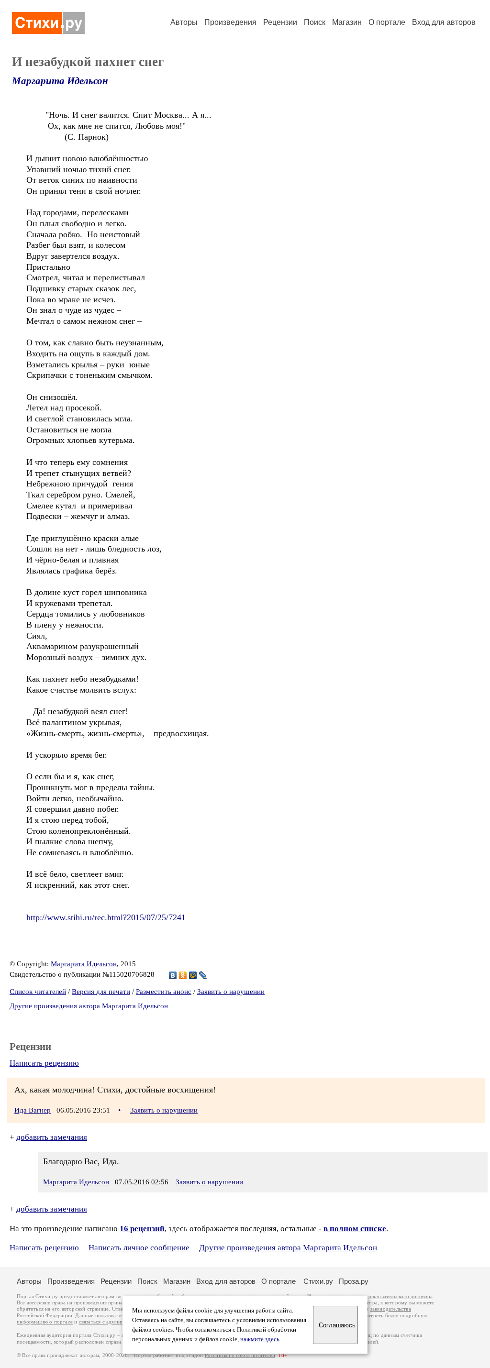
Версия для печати (101, 991)
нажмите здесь (259, 1339)
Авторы (184, 22)
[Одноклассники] (183, 975)
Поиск (314, 22)
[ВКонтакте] (173, 975)
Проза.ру (353, 1281)
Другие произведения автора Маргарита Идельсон (89, 1006)
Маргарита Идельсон (60, 81)
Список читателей (38, 991)
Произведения (230, 22)
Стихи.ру (318, 1281)
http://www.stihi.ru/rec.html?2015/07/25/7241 (106, 917)
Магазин (347, 22)
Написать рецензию (44, 1063)
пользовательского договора (399, 1296)
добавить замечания (51, 1137)
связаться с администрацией (112, 1321)
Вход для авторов (444, 22)
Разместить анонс (163, 991)
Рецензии (280, 22)
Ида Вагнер (32, 1110)
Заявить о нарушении (231, 991)
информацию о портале (45, 1321)
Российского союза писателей (240, 1355)
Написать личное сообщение (139, 1247)
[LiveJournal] (203, 975)
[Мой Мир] (193, 975)
